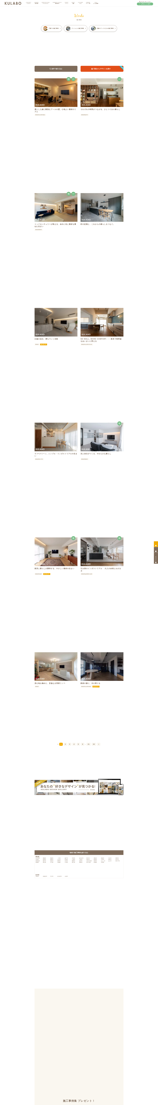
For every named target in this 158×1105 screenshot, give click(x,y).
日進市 (66, 860)
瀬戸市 (66, 858)
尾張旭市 (38, 860)
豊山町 (44, 862)
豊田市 (117, 858)
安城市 (37, 859)
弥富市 (95, 860)
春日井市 (81, 858)
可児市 (51, 876)
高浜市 (44, 860)
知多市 (110, 859)
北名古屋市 (89, 860)
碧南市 (102, 858)
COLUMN (80, 3)
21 (89, 744)
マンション (77, 28)
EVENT (67, 3)
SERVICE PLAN (46, 3)
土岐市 (66, 876)
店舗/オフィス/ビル (105, 28)
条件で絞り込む (57, 69)
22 (94, 744)
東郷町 (37, 862)
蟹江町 (73, 862)
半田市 (73, 858)
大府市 (102, 859)
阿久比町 (88, 862)
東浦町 (95, 862)
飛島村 (80, 862)
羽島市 (37, 876)
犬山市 (59, 859)
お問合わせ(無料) (146, 4)
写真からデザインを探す (108, 68)
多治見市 (59, 876)
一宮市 (59, 858)
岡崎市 (51, 858)
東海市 (95, 859)
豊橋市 (44, 858)
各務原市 (45, 876)
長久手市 (118, 860)
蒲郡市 (51, 859)
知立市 (117, 859)
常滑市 (66, 859)
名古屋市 (38, 858)
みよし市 (103, 860)
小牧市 (80, 859)
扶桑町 (59, 862)
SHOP (73, 3)
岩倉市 (51, 860)
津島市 (95, 858)
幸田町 (102, 862)
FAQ (95, 3)
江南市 (73, 859)
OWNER (88, 3)
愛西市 (73, 860)
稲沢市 (88, 859)
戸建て (53, 28)
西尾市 (44, 859)
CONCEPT (28, 3)
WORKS (37, 3)
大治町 (66, 862)
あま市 (110, 860)
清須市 (80, 860)
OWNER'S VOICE (57, 3)
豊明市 (59, 860)
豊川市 (88, 858)
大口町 (51, 862)
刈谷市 (110, 858)
